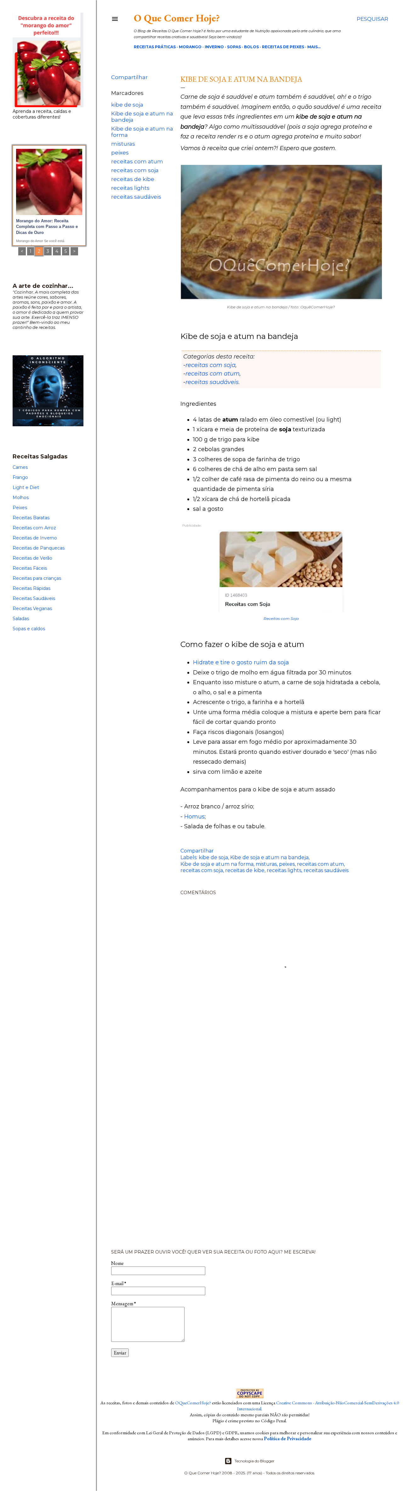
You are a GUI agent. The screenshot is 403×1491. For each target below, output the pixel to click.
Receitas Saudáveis (34, 598)
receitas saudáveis (136, 197)
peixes (120, 152)
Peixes (20, 507)
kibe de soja (127, 105)
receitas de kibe (132, 179)
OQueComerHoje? (193, 1403)
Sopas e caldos (29, 629)
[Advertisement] (249, 1145)
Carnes (20, 467)
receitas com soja (135, 170)
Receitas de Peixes (283, 46)
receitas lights (130, 188)
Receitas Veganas (32, 608)
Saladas (21, 618)
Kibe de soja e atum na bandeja (269, 857)
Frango (20, 477)
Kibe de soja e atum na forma (216, 864)
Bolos (251, 46)
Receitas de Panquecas (39, 548)
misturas (123, 144)
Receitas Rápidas (31, 588)
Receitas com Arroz (34, 528)
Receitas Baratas (31, 518)
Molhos (21, 497)
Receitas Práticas (155, 46)
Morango (190, 46)
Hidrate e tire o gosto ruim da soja (241, 662)
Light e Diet (26, 487)
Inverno (214, 46)
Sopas (234, 46)
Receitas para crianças (37, 578)
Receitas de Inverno (35, 538)
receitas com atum (137, 161)
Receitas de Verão (32, 558)
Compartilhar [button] (129, 77)
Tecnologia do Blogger (255, 1461)
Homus (194, 816)
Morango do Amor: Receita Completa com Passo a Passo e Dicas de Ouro (47, 226)
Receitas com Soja (281, 618)
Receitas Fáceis (30, 568)
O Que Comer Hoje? (177, 18)
